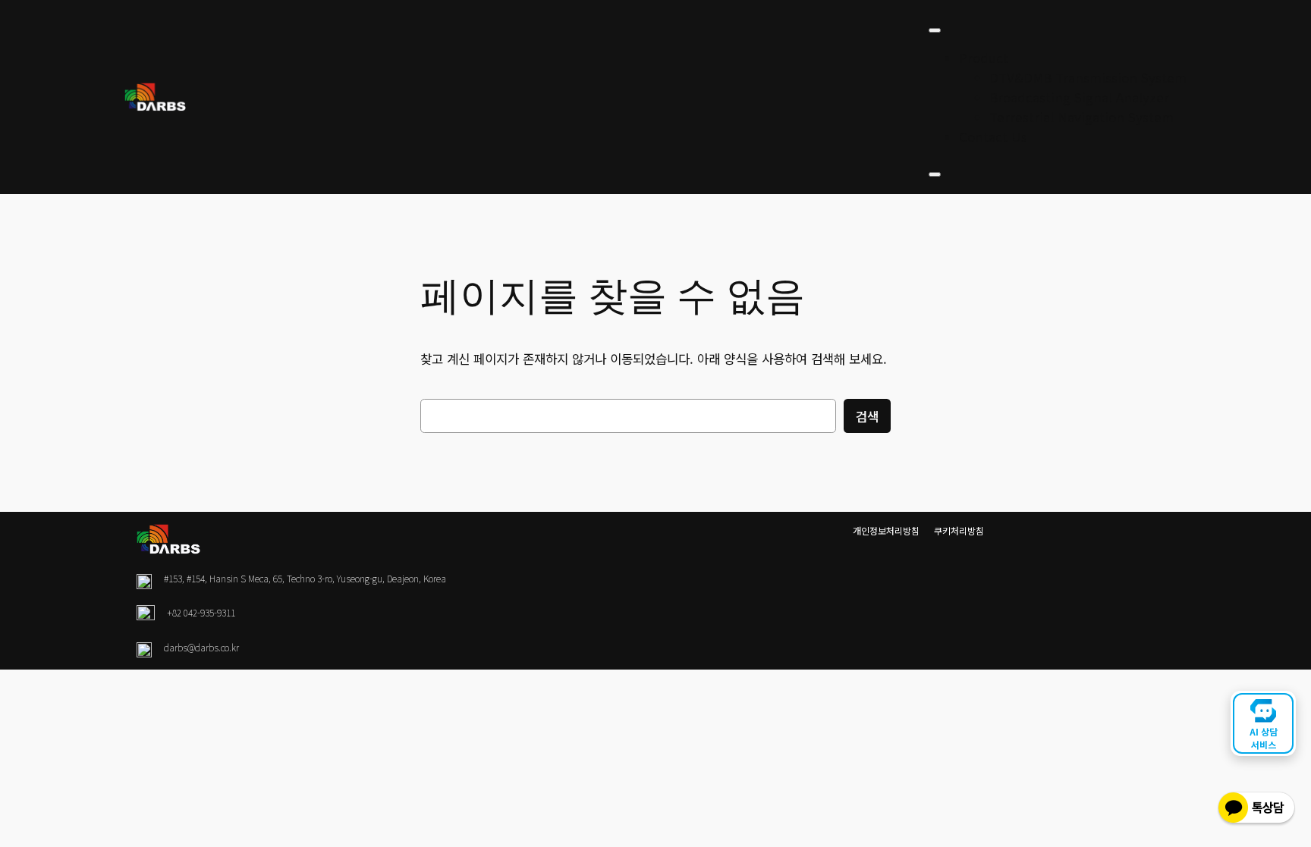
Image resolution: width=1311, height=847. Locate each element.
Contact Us (993, 136)
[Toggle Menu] (935, 30)
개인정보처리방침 (886, 530)
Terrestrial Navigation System (1081, 117)
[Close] (935, 174)
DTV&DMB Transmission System (1088, 77)
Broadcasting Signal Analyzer (1079, 97)
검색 (867, 416)
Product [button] (983, 58)
